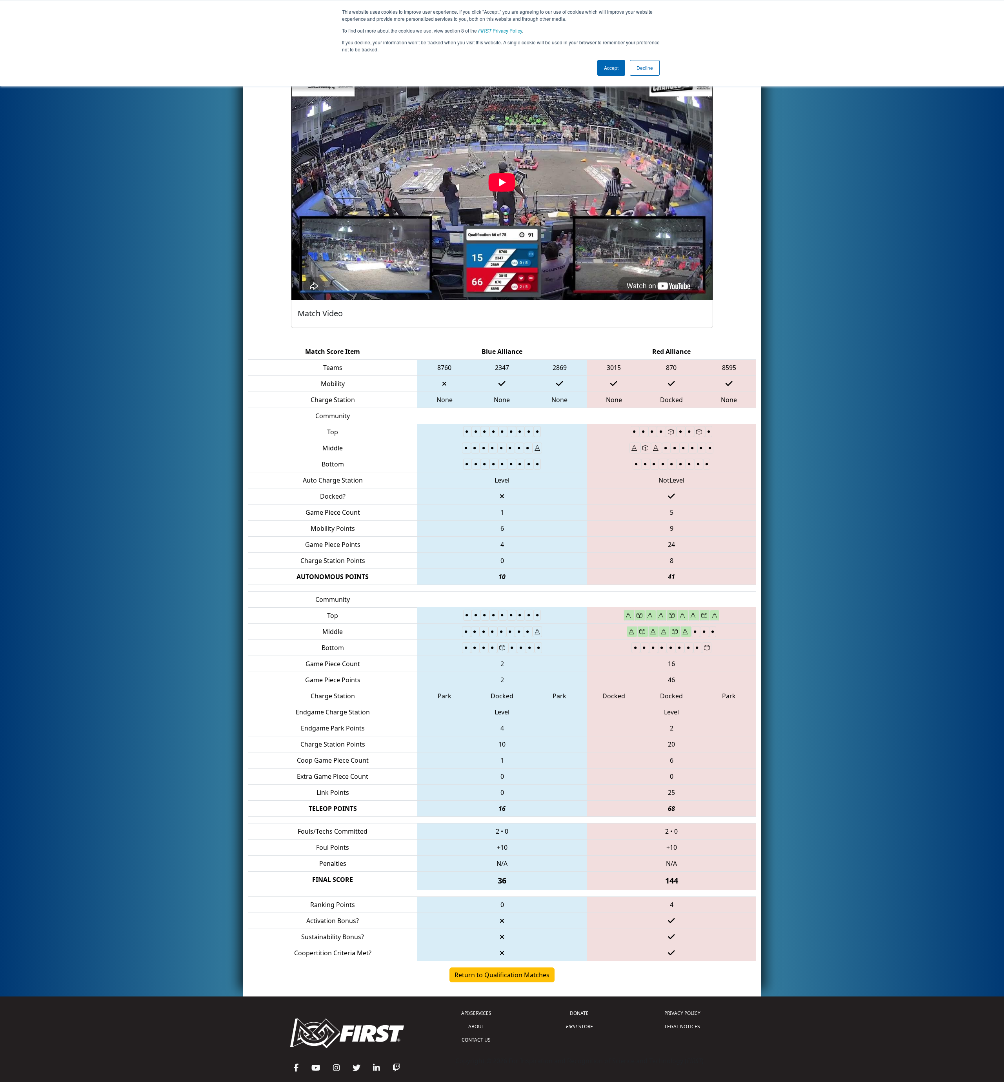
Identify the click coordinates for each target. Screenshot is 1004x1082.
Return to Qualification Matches (502, 975)
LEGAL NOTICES (682, 1026)
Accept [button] (611, 67)
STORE (579, 1026)
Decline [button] (645, 67)
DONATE (579, 1013)
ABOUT (476, 1026)
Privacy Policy (500, 30)
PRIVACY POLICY (682, 1013)
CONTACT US (476, 1039)
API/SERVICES (476, 1013)
